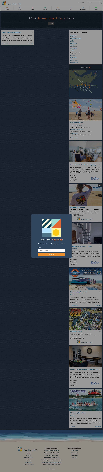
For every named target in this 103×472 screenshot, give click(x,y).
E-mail (39, 247)
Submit (51, 254)
